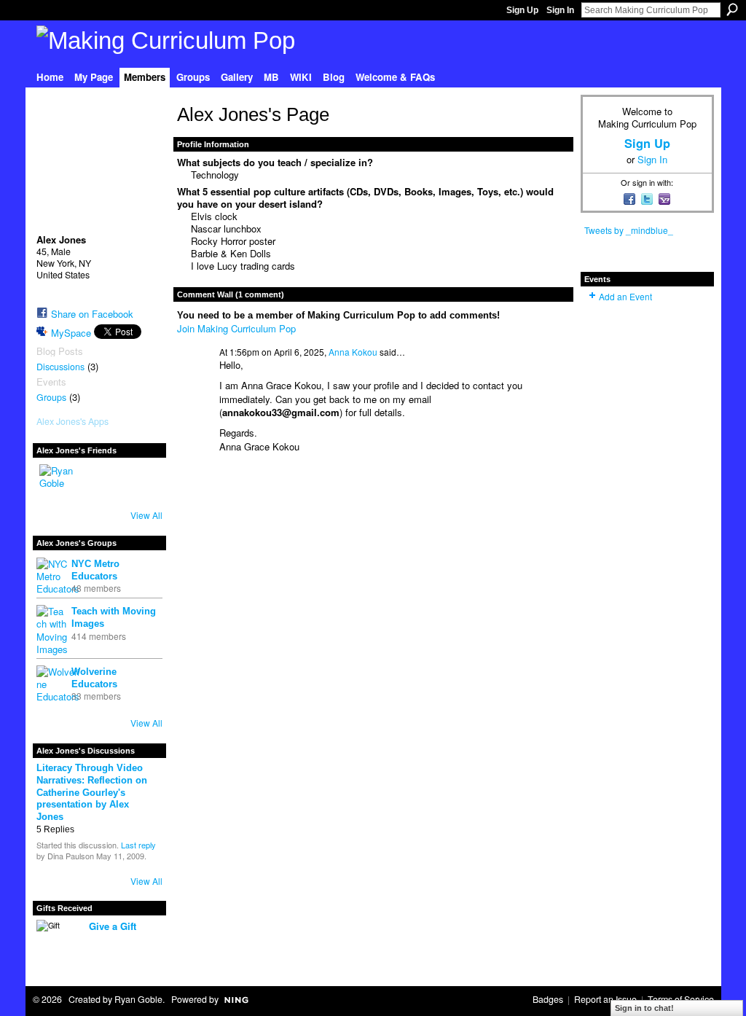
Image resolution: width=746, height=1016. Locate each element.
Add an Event (625, 296)
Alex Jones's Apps (72, 421)
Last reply (138, 845)
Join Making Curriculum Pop (236, 328)
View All (146, 515)
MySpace (71, 333)
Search (732, 9)
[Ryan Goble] (56, 481)
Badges (548, 999)
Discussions (60, 366)
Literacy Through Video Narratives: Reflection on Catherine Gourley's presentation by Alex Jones (91, 792)
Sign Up (522, 10)
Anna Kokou (353, 351)
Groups (51, 397)
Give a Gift (112, 926)
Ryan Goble (138, 999)
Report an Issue (605, 999)
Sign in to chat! (644, 1008)
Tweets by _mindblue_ (628, 230)
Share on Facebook (92, 314)
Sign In (560, 10)
